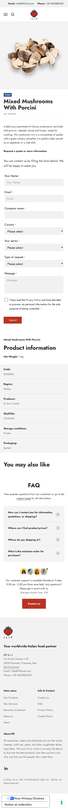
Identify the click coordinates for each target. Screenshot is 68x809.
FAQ (40, 704)
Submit (13, 320)
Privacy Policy (33, 300)
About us (8, 716)
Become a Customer (14, 710)
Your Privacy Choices (29, 798)
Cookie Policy (45, 716)
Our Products (11, 697)
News (7, 722)
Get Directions (11, 667)
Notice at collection (18, 804)
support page (24, 498)
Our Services (11, 704)
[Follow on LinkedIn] (6, 768)
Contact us (34, 603)
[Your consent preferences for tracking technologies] (61, 802)
